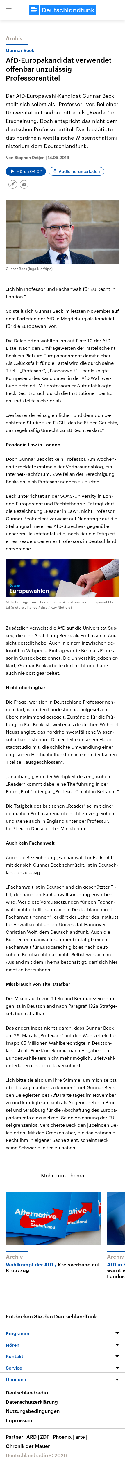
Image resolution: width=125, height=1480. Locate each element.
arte (81, 1437)
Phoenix (63, 1437)
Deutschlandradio (27, 1392)
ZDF (46, 1437)
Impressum (19, 1420)
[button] (9, 10)
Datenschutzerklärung (32, 1402)
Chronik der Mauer (28, 1446)
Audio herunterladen (79, 171)
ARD (32, 1437)
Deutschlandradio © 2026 (36, 1455)
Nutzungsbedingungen (33, 1411)
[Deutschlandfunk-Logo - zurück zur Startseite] (62, 10)
